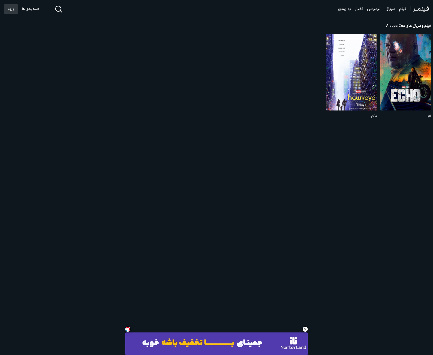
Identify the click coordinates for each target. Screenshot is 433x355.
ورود (11, 9)
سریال (390, 9)
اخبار (359, 9)
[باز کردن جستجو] (58, 9)
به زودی (344, 9)
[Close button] (305, 329)
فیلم (402, 9)
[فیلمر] (419, 9)
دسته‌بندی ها (30, 9)
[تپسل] (127, 329)
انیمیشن (374, 9)
